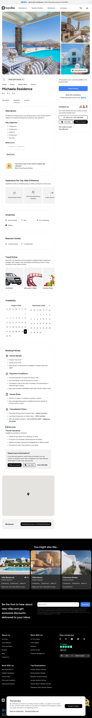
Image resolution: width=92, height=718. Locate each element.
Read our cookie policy (17, 711)
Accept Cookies (73, 706)
